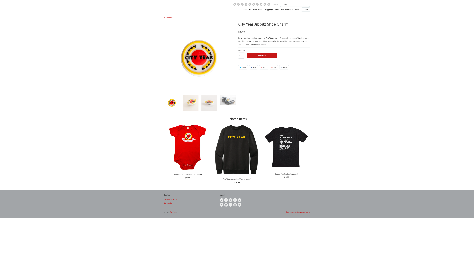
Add (275, 67)
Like (254, 67)
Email (285, 67)
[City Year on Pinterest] (254, 5)
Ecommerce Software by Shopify (298, 212)
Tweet (244, 67)
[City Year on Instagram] (265, 5)
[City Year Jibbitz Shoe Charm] (200, 57)
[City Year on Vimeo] (250, 5)
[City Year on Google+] (242, 5)
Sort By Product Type (290, 10)
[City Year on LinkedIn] (257, 5)
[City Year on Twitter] (235, 5)
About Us (247, 10)
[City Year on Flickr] (261, 5)
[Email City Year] (269, 5)
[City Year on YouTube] (246, 5)
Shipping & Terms (272, 10)
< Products (168, 17)
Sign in (275, 4)
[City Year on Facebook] (238, 5)
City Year (173, 212)
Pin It (265, 67)
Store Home (257, 10)
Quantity (241, 50)
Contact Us (168, 203)
